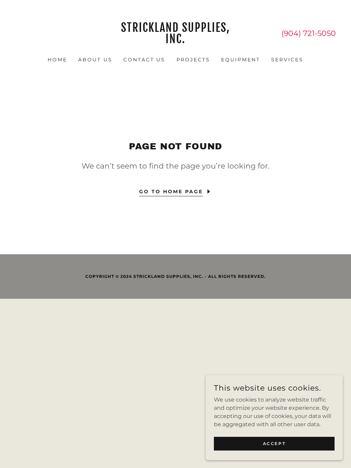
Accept (274, 443)
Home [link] (57, 60)
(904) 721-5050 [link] (308, 33)
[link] (175, 41)
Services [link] (287, 60)
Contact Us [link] (144, 60)
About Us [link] (95, 60)
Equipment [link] (240, 60)
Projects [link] (193, 60)
